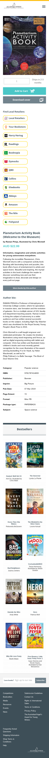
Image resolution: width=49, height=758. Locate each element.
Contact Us (28, 697)
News (5, 712)
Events (6, 708)
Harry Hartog (16, 135)
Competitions (8, 693)
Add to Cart (21, 91)
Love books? (9, 680)
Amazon (13, 204)
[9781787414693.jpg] (24, 45)
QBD (11, 170)
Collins (12, 178)
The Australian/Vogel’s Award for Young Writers (33, 717)
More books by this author (24, 288)
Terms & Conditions (32, 707)
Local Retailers (17, 118)
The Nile (13, 213)
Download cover (21, 99)
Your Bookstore (17, 126)
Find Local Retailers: (14, 111)
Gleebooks (14, 187)
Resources (7, 704)
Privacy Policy (30, 711)
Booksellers (7, 697)
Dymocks (14, 161)
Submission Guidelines (33, 693)
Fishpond (14, 221)
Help (5, 745)
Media (5, 701)
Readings (14, 144)
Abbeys (12, 195)
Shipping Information (11, 735)
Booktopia (14, 152)
